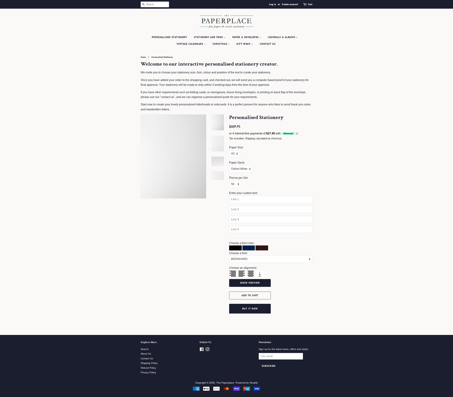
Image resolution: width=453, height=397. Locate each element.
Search (145, 349)
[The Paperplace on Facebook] (202, 350)
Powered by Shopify (247, 382)
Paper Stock (237, 162)
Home (143, 57)
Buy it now (250, 308)
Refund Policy (148, 368)
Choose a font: (238, 253)
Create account (290, 4)
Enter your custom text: (243, 193)
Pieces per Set (238, 177)
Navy (248, 247)
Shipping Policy (149, 363)
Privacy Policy (148, 372)
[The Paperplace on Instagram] (207, 350)
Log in (272, 4)
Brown (262, 247)
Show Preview (250, 282)
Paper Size (236, 147)
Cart (310, 4)
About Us (146, 353)
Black (235, 247)
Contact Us (147, 358)
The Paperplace (225, 382)
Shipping (250, 138)
